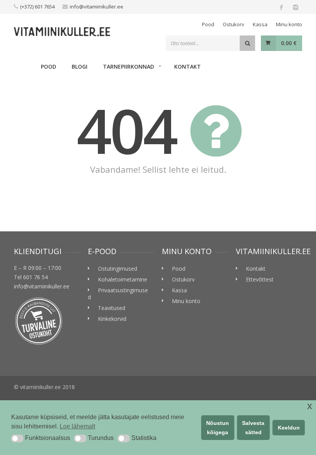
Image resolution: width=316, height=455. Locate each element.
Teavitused (111, 308)
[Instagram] (295, 7)
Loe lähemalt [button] (77, 426)
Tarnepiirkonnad (128, 66)
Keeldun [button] (289, 428)
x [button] (309, 406)
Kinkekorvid (112, 318)
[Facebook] (281, 7)
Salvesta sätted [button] (253, 427)
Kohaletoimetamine (122, 279)
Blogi (79, 66)
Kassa (260, 24)
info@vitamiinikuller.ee (96, 6)
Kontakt (187, 66)
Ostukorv (233, 24)
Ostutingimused (117, 268)
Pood (208, 24)
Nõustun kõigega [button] (217, 427)
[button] (17, 438)
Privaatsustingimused (118, 293)
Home (23, 66)
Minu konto (289, 24)
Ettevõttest (260, 279)
